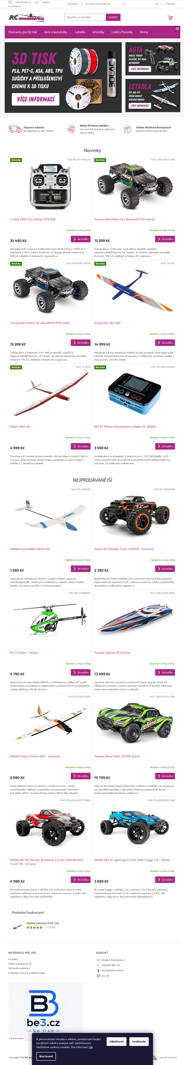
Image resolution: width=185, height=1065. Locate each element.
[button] (13, 77)
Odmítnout (116, 1042)
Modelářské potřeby (113, 970)
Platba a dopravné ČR (98, 4)
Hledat (113, 17)
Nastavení (46, 1056)
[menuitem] (22, 34)
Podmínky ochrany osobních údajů (26, 973)
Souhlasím (139, 1042)
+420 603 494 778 (111, 965)
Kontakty (73, 4)
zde (91, 1047)
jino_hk (105, 976)
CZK (157, 4)
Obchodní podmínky (19, 968)
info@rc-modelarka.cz (113, 960)
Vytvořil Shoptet (168, 1057)
